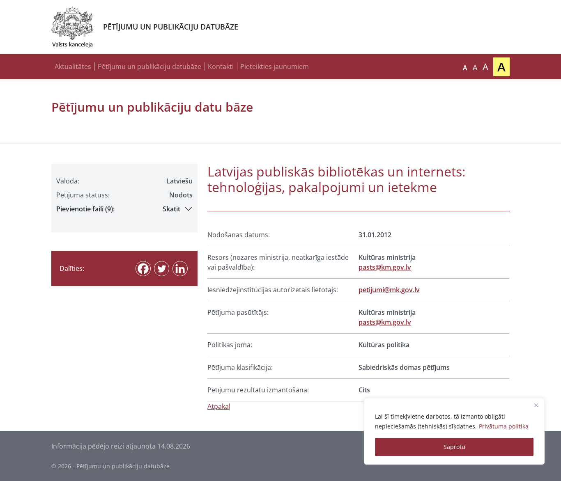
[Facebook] (143, 268)
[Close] (536, 405)
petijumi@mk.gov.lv (389, 289)
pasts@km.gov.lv (385, 267)
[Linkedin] (180, 268)
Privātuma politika (504, 426)
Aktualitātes (73, 66)
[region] (454, 431)
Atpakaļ (218, 406)
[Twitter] (161, 268)
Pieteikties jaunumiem (274, 66)
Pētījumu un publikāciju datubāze (149, 66)
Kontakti (221, 66)
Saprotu (454, 447)
